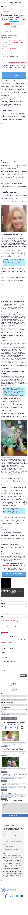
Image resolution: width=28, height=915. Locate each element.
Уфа (10, 48)
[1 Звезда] (4, 65)
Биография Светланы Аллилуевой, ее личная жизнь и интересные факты (14, 744)
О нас (2, 892)
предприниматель (14, 38)
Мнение (21, 24)
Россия (13, 48)
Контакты (3, 891)
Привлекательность (8, 648)
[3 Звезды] (17, 65)
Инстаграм (12, 62)
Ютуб (12, 63)
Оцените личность (22, 621)
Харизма (4, 652)
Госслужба (3, 768)
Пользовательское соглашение (8, 890)
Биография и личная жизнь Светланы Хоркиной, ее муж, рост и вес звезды (13, 779)
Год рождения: (6, 698)
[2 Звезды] (10, 65)
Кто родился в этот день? (16, 42)
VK (9, 63)
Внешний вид (6, 666)
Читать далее (4, 746)
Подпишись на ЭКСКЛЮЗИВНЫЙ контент (14, 574)
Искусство (3, 743)
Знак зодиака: (5, 707)
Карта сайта (4, 888)
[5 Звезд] (5, 67)
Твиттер (17, 62)
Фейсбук (23, 62)
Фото (14, 24)
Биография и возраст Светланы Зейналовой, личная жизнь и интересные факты (13, 788)
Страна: (3, 712)
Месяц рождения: (7, 702)
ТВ (1, 786)
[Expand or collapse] (23, 825)
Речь (3, 670)
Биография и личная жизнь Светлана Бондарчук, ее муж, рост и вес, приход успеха (13, 753)
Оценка (14, 26)
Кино (2, 751)
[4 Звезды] (23, 65)
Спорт (2, 777)
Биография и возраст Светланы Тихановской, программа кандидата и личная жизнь (12, 797)
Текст (8, 24)
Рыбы (19, 41)
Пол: (2, 693)
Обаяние (4, 657)
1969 (15, 41)
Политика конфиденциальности (8, 889)
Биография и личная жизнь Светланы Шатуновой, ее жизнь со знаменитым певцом (14, 770)
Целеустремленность (8, 661)
